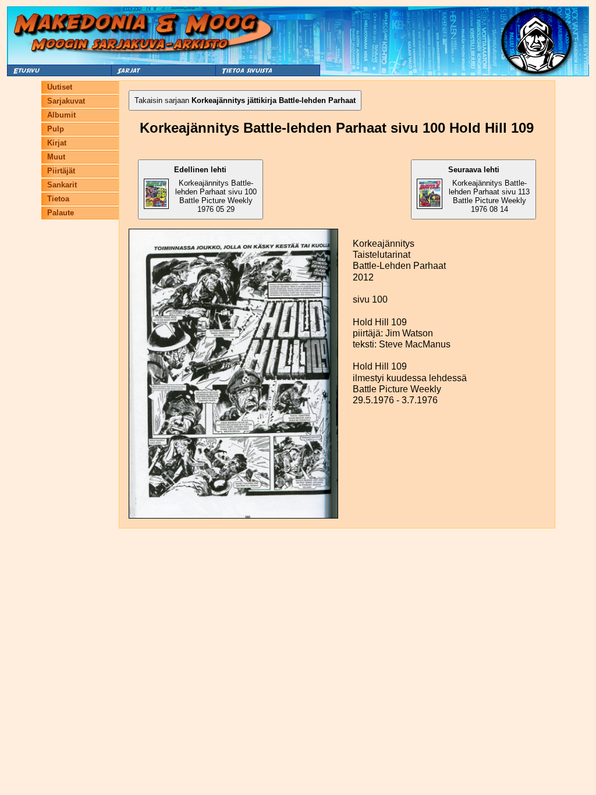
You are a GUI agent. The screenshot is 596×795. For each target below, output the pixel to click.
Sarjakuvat (66, 101)
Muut (56, 156)
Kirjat (56, 143)
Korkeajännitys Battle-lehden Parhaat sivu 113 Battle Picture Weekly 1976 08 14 (489, 189)
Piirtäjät (61, 170)
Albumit (61, 115)
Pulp (55, 129)
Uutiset (59, 87)
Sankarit (62, 184)
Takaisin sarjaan (245, 100)
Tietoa (58, 198)
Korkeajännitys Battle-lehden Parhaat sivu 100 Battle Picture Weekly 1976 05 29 (215, 189)
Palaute (60, 212)
